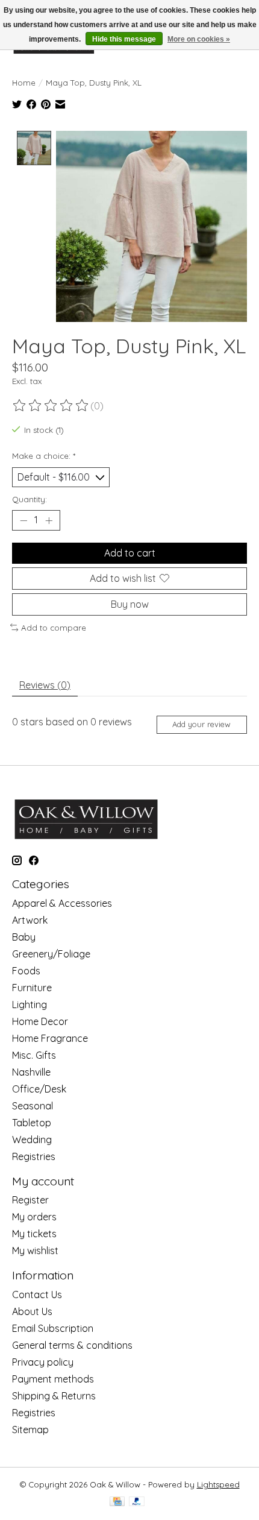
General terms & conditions (72, 1345)
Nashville (31, 1072)
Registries (33, 1156)
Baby (24, 937)
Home (24, 82)
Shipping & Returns (54, 1396)
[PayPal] (137, 1502)
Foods (26, 971)
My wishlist (35, 1250)
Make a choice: (43, 456)
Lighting (29, 1004)
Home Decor (40, 1021)
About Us (32, 1311)
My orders (34, 1217)
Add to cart (129, 553)
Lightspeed (218, 1484)
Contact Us (37, 1294)
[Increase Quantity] (49, 520)
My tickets (34, 1234)
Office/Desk (39, 1089)
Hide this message (124, 39)
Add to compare (53, 627)
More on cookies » (198, 39)
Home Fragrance (50, 1038)
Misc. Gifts (34, 1055)
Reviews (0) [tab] (44, 685)
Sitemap (30, 1430)
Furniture (32, 988)
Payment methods (53, 1379)
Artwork (30, 920)
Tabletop (31, 1123)
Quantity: (29, 499)
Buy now (130, 604)
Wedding (32, 1140)
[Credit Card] (117, 1502)
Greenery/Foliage (51, 954)
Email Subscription (52, 1328)
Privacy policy (42, 1362)
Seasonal (32, 1106)
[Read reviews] (51, 406)
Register (30, 1200)
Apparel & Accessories (62, 903)
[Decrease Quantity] (23, 520)
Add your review (201, 724)
